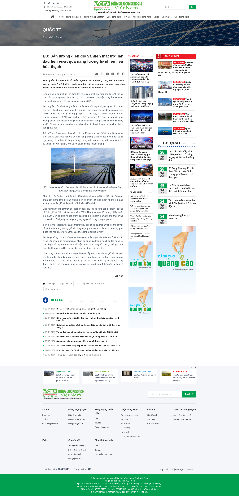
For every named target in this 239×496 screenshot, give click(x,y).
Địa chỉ (164, 469)
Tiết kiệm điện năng (76, 445)
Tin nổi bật (133, 56)
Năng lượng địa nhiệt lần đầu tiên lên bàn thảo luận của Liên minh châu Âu (87, 319)
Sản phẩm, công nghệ (143, 372)
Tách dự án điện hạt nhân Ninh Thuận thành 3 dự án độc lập (182, 203)
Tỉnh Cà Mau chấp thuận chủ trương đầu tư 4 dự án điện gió (184, 378)
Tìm (192, 7)
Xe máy (98, 450)
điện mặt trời (66, 283)
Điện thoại (177, 469)
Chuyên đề (167, 17)
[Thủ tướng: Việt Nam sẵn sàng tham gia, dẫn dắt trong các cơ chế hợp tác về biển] (141, 116)
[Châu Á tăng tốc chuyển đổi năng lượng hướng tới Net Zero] (141, 92)
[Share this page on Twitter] (113, 73)
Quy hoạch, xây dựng (129, 415)
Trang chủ (48, 37)
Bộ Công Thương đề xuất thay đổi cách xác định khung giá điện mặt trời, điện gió (181, 173)
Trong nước (46, 415)
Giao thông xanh (181, 17)
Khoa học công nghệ (142, 17)
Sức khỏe (151, 419)
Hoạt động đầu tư (63, 372)
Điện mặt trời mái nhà (77, 450)
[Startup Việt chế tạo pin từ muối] (127, 375)
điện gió (52, 283)
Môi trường (125, 428)
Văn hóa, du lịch (153, 423)
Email (190, 469)
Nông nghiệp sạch (75, 458)
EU (77, 283)
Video (156, 17)
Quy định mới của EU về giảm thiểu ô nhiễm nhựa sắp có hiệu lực (87, 350)
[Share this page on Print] (102, 73)
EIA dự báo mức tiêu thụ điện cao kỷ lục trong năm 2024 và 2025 (86, 336)
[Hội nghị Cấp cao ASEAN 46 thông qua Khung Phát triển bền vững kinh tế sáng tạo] (141, 143)
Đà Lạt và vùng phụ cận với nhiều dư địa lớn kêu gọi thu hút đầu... (66, 378)
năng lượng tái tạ (53, 289)
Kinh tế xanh (152, 415)
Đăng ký (189, 394)
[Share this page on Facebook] (123, 73)
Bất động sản (126, 419)
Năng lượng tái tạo (75, 423)
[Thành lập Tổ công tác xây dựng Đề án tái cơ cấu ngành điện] (165, 102)
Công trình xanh (74, 454)
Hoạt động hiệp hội (50, 423)
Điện (96, 418)
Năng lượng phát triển (94, 17)
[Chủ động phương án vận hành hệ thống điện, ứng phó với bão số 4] (165, 116)
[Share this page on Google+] (107, 73)
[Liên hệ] (54, 3)
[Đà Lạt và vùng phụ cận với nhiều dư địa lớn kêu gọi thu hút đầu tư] (49, 375)
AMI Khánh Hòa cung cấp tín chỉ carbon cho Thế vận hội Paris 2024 (88, 346)
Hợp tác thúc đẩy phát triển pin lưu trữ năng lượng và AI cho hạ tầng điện (181, 156)
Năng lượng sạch (74, 17)
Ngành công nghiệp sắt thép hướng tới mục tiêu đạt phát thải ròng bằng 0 (88, 326)
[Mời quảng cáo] (58, 3)
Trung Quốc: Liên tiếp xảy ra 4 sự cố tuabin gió (78, 355)
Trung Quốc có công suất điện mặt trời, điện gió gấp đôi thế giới (87, 332)
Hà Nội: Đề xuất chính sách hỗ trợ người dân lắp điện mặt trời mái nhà (181, 188)
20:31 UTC (68, 7)
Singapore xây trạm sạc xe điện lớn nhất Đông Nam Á (81, 341)
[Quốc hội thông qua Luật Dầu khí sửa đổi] (165, 131)
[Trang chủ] (45, 3)
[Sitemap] (49, 3)
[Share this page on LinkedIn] (118, 73)
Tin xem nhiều (136, 192)
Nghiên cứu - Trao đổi (182, 419)
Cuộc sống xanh (114, 17)
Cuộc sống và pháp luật (130, 436)
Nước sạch (125, 432)
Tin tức (60, 17)
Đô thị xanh (125, 423)
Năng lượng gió (180, 372)
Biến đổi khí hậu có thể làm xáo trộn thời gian (78, 313)
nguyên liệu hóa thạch (93, 283)
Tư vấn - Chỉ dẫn (102, 372)
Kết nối (127, 17)
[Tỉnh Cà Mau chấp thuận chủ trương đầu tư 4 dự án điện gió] (166, 375)
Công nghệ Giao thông (104, 454)
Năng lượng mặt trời (76, 419)
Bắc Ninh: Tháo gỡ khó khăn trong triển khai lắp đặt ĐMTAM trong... (105, 378)
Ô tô (96, 445)
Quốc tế (45, 419)
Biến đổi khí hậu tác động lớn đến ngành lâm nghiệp (81, 309)
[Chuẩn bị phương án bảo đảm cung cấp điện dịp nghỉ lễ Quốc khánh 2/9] (165, 85)
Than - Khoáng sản (102, 427)
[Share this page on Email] (97, 73)
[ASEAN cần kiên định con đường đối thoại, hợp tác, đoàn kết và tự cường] (141, 170)
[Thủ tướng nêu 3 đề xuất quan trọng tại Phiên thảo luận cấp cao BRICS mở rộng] (141, 65)
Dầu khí (98, 423)
